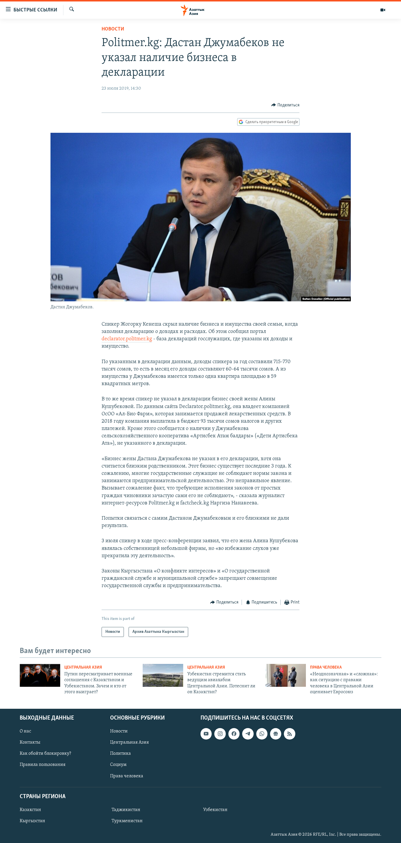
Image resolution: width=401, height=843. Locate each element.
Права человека (326, 667)
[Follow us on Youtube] (206, 733)
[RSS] (289, 733)
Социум (118, 764)
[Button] (285, 105)
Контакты (30, 742)
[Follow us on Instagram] (219, 733)
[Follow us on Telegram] (247, 733)
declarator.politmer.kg (127, 339)
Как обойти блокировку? (45, 753)
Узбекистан (215, 810)
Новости (113, 29)
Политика (120, 753)
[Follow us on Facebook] (234, 733)
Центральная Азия (83, 667)
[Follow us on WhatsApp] (261, 733)
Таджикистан (126, 810)
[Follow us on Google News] (275, 733)
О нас (25, 731)
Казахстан (30, 810)
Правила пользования (42, 764)
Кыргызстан (32, 821)
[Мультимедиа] (383, 10)
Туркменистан (127, 821)
